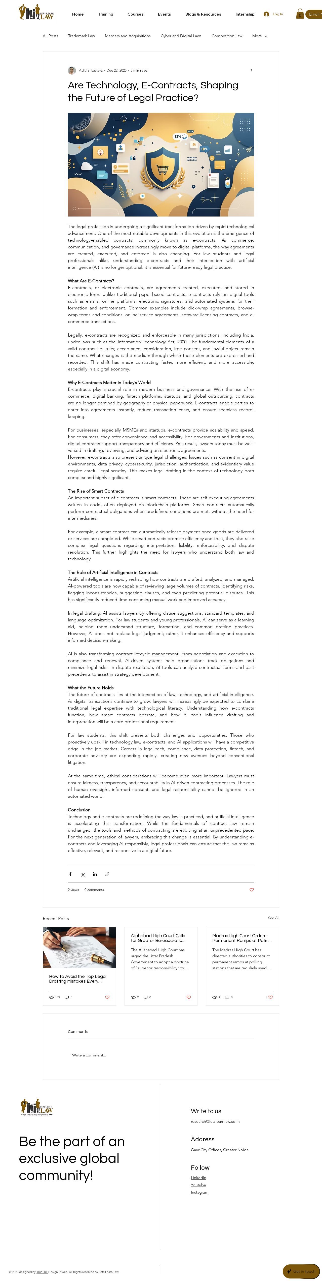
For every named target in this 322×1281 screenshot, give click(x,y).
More (257, 35)
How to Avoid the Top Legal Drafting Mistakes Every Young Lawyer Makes (77, 979)
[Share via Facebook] (70, 874)
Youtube (198, 1185)
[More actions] (251, 71)
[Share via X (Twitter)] (82, 874)
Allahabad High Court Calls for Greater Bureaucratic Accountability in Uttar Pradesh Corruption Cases (158, 938)
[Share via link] (107, 874)
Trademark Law (81, 35)
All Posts (50, 35)
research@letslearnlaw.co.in (215, 1121)
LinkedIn (198, 1177)
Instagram (200, 1192)
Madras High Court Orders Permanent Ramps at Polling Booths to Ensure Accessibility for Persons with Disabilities (242, 938)
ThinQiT (42, 1272)
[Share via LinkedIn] (95, 874)
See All (273, 918)
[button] (102, 14)
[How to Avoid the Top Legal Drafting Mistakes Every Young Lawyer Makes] (79, 947)
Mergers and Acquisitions (128, 35)
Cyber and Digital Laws (181, 35)
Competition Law (227, 35)
